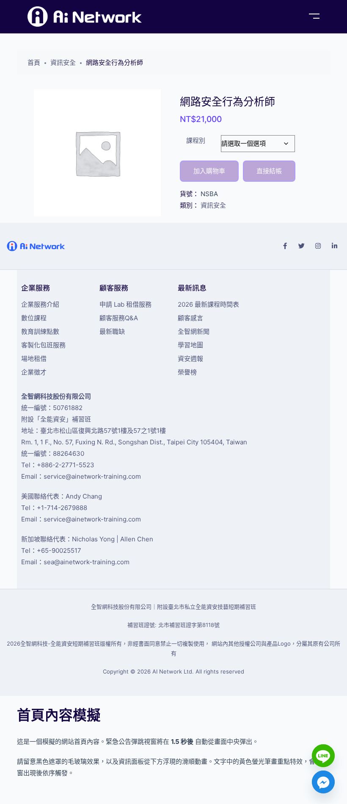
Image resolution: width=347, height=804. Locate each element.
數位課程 (34, 318)
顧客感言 (190, 318)
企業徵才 (34, 372)
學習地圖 (190, 345)
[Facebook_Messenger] (323, 782)
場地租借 (34, 359)
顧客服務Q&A (118, 318)
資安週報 (190, 359)
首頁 (34, 62)
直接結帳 (269, 171)
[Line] (323, 755)
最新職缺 (112, 331)
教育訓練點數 (40, 331)
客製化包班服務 (43, 345)
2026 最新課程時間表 (208, 304)
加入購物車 (209, 171)
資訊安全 (63, 62)
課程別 (195, 140)
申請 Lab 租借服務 (125, 304)
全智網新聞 (193, 331)
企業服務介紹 (40, 304)
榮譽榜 (187, 372)
